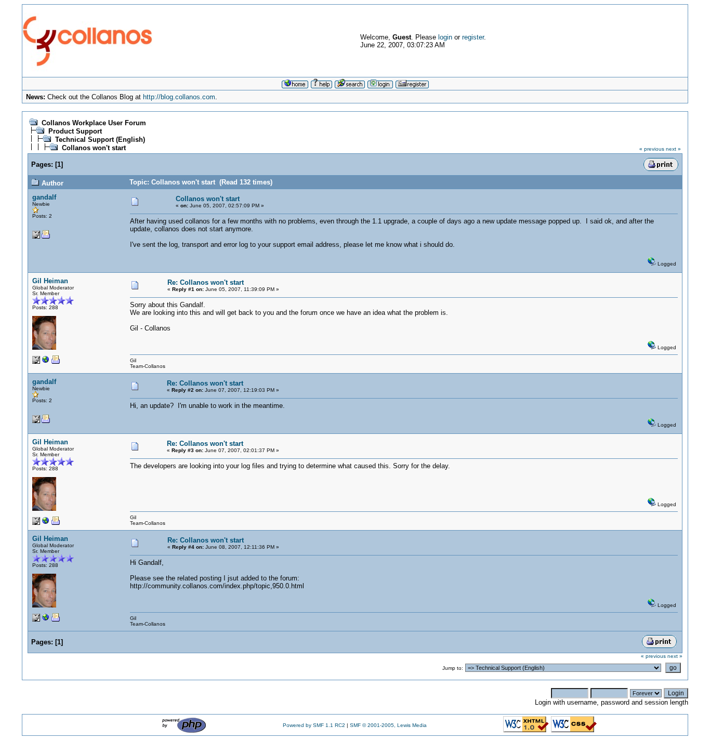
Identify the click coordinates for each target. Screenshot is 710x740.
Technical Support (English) (100, 139)
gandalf (44, 197)
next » (673, 149)
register (473, 37)
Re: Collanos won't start (205, 282)
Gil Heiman (50, 281)
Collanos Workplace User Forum (94, 123)
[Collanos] (46, 362)
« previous (651, 149)
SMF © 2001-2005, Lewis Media (388, 725)
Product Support (75, 131)
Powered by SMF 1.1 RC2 (314, 725)
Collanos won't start (94, 148)
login (445, 37)
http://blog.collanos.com (179, 97)
